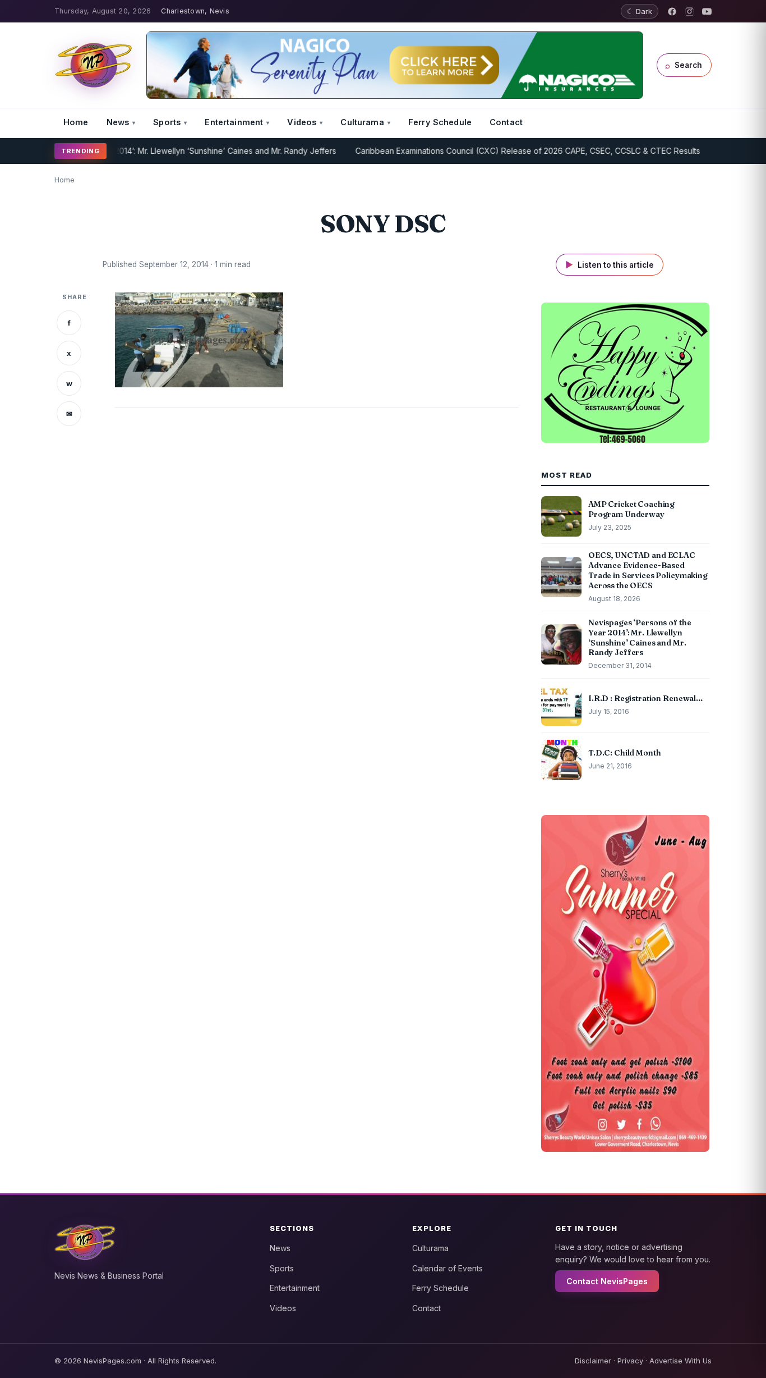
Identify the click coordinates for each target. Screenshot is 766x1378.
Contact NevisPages (607, 1281)
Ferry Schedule (440, 122)
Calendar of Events (447, 1268)
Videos (301, 122)
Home (76, 122)
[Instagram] (689, 11)
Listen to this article (609, 264)
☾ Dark (639, 11)
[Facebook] (672, 11)
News (118, 122)
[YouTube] (707, 11)
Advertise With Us (680, 1360)
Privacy (630, 1360)
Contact (506, 122)
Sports (167, 122)
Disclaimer (593, 1360)
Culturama (362, 122)
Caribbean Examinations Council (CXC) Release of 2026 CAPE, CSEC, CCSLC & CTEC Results (495, 150)
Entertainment (234, 122)
